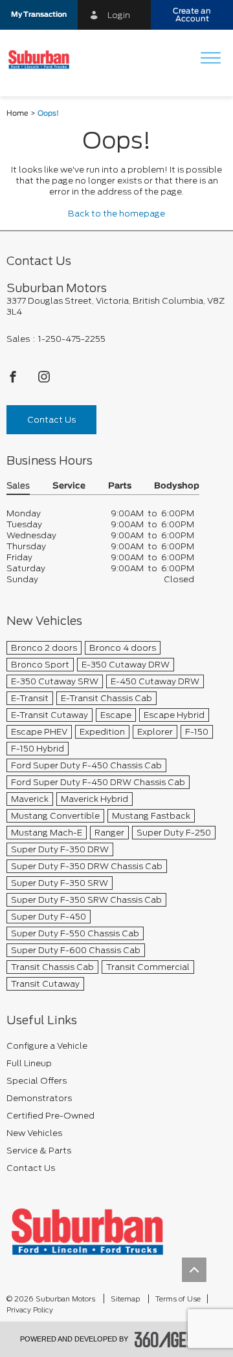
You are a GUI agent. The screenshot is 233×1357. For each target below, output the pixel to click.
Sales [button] (18, 486)
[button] (39, 15)
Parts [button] (119, 486)
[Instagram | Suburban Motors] (44, 380)
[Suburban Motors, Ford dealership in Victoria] (43, 59)
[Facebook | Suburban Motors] (13, 380)
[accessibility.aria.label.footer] (174, 1339)
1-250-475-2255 (71, 339)
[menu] (210, 59)
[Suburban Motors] (87, 1231)
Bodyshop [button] (176, 486)
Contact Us (51, 420)
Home (17, 113)
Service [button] (68, 486)
